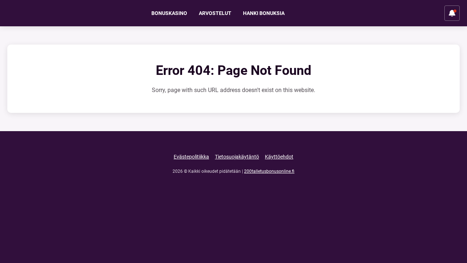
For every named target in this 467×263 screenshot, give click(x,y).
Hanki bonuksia (264, 13)
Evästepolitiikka (191, 157)
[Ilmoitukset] (452, 13)
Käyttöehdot (279, 157)
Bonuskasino (169, 13)
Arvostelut (215, 13)
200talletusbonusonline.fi (269, 171)
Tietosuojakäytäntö (237, 157)
